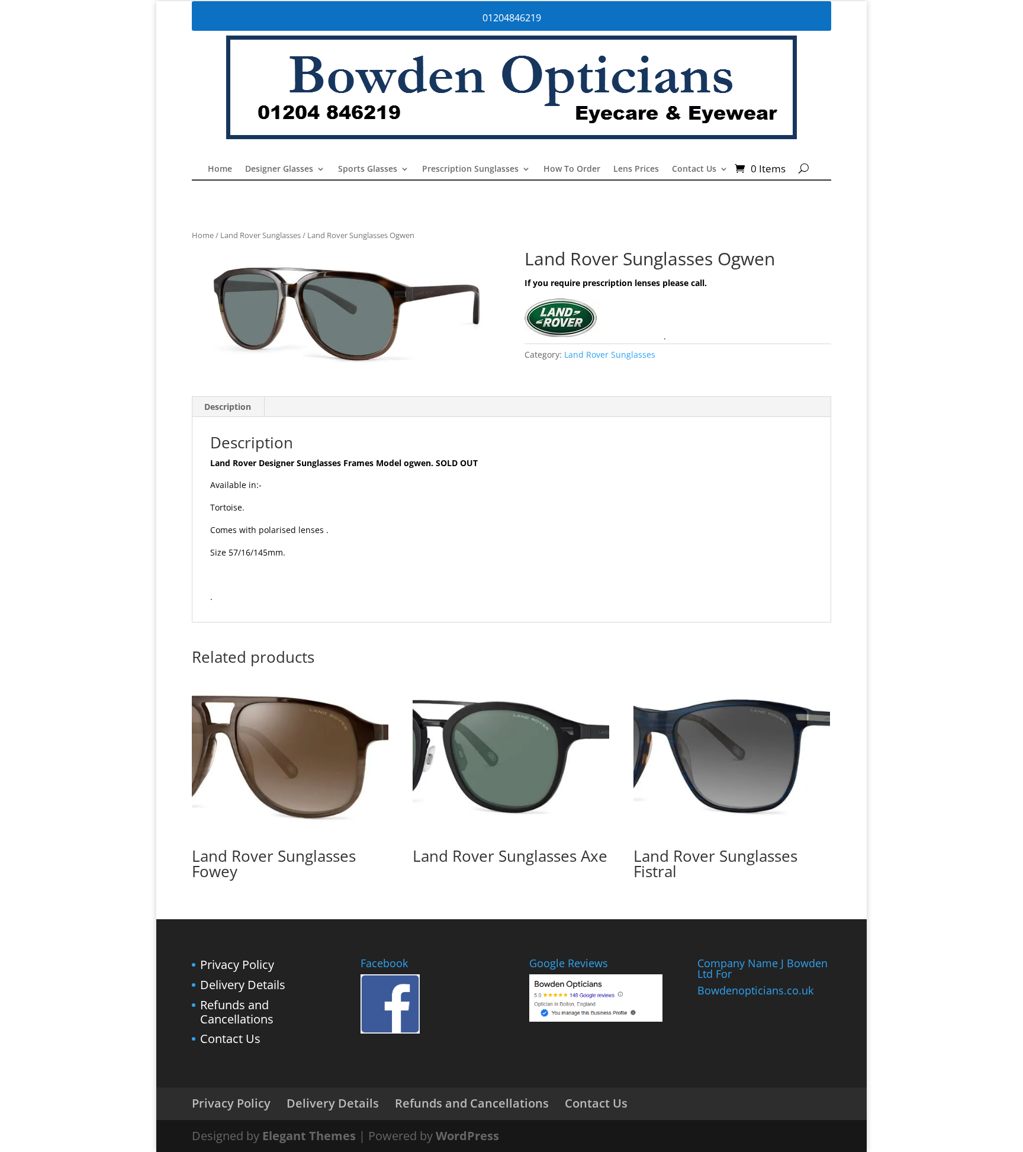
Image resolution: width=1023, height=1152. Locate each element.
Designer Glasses (279, 169)
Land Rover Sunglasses (260, 235)
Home (220, 169)
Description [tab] (227, 406)
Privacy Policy (237, 965)
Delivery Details (242, 985)
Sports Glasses (367, 169)
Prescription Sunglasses (470, 169)
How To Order (571, 169)
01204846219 (511, 17)
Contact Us (694, 169)
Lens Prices (636, 169)
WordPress (467, 1136)
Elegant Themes (309, 1136)
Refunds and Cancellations (237, 1012)
